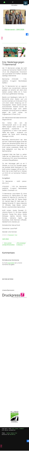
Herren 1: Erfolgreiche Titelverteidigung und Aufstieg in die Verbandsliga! (14, 29)
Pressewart (11, 235)
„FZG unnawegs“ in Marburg (21, 244)
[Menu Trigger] (25, 3)
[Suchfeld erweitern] (12, 2)
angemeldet (10, 263)
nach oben (5, 239)
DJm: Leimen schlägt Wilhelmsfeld (8, 244)
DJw (16, 235)
